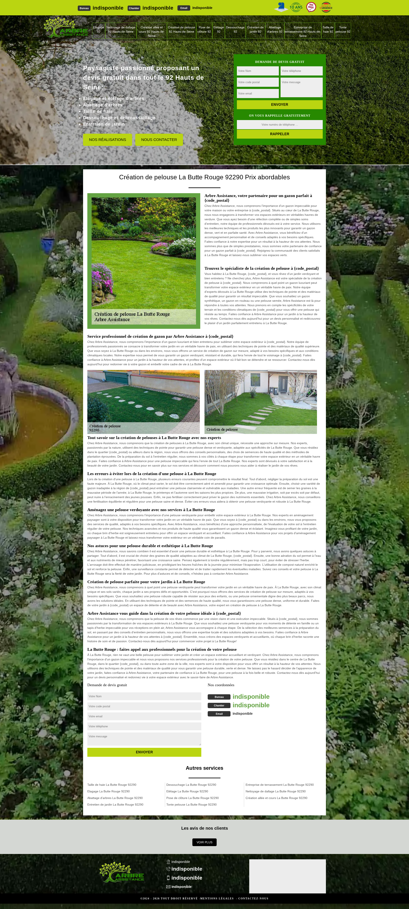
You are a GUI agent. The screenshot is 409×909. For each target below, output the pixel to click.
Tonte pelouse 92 (343, 29)
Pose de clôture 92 (204, 29)
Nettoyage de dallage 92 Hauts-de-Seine (121, 29)
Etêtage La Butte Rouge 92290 (187, 791)
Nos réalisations (107, 140)
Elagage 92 (98, 29)
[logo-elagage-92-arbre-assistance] (66, 27)
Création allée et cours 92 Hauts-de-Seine (152, 32)
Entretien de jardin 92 (255, 29)
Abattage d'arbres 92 (274, 29)
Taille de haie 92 (328, 29)
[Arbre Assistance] (121, 869)
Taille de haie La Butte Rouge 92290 (111, 784)
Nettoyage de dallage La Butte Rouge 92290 (276, 791)
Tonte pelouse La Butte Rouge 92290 (191, 804)
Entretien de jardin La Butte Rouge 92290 (115, 804)
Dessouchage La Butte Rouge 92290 (191, 784)
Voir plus (204, 842)
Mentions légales (217, 898)
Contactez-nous (253, 898)
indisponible (108, 8)
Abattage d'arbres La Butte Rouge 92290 (115, 798)
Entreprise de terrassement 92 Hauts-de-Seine (303, 32)
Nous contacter (159, 140)
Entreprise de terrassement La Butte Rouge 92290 (280, 784)
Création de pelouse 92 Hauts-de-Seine (181, 29)
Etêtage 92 (218, 29)
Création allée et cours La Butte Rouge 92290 (276, 798)
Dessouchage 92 (235, 29)
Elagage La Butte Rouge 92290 (108, 791)
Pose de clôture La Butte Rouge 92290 (192, 798)
